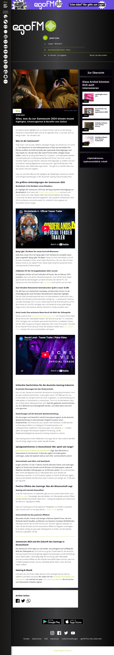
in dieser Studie (51, 509)
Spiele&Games (96, 158)
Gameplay (47, 282)
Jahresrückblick (92, 161)
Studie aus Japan (22, 496)
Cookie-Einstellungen (70, 639)
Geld (105, 161)
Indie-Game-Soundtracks (52, 579)
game (63, 428)
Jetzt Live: (54, 38)
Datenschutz (37, 639)
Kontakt (26, 639)
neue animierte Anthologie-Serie (43, 316)
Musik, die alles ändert (98, 55)
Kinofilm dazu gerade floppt (49, 192)
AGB (46, 639)
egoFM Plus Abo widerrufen (91, 639)
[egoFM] (34, 34)
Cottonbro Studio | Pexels (70, 110)
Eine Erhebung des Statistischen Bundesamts (33, 450)
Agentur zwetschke (66, 651)
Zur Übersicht (96, 72)
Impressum (54, 639)
